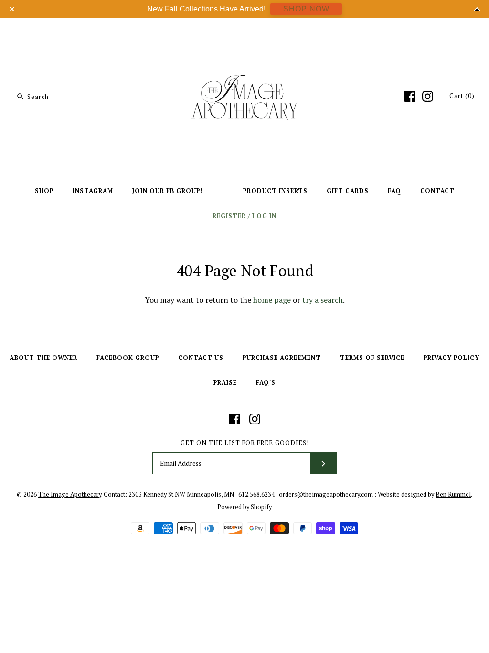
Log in (264, 216)
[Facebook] (409, 96)
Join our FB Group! (167, 191)
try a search (322, 299)
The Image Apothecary (69, 494)
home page (272, 299)
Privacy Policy (451, 358)
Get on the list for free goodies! (245, 443)
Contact (437, 191)
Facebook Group (127, 358)
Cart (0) (462, 96)
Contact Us (200, 358)
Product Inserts (275, 191)
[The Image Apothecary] (244, 32)
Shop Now (306, 9)
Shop (44, 191)
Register (229, 216)
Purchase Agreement (282, 358)
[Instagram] (427, 96)
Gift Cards (348, 191)
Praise (225, 383)
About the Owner (43, 358)
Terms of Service (372, 358)
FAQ (394, 191)
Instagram (93, 191)
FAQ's (266, 383)
